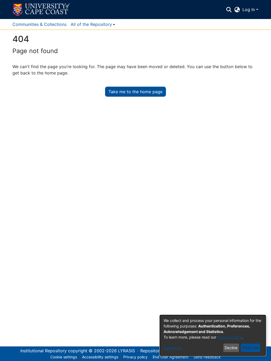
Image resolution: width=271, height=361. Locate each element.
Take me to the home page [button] (135, 91)
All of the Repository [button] (91, 24)
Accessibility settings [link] (100, 357)
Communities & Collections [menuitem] (39, 24)
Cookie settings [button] (63, 357)
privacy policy (229, 337)
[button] (41, 9)
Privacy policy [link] (135, 357)
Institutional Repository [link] (43, 350)
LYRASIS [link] (126, 350)
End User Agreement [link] (170, 357)
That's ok (250, 347)
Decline (231, 347)
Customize (173, 347)
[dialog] (213, 335)
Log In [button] (249, 9)
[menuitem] (93, 24)
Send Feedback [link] (207, 357)
